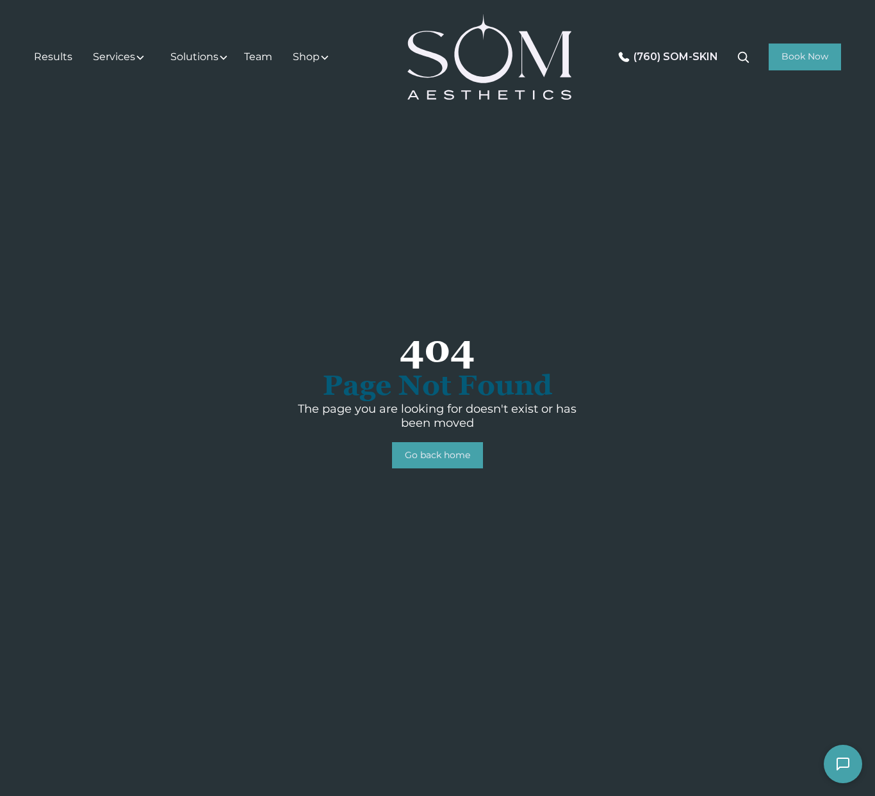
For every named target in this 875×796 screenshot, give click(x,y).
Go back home (437, 455)
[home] (489, 57)
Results (53, 57)
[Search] (743, 57)
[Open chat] (843, 764)
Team (258, 57)
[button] (121, 57)
